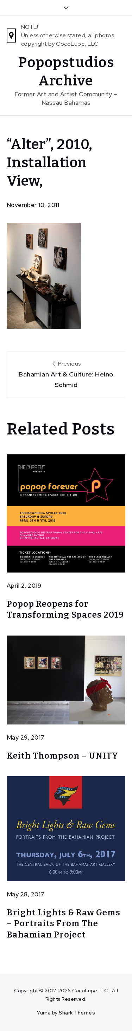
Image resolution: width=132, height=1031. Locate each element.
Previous (66, 374)
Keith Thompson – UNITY (62, 756)
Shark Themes (77, 1013)
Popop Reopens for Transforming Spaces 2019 (65, 609)
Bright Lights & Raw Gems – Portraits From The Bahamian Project (63, 923)
